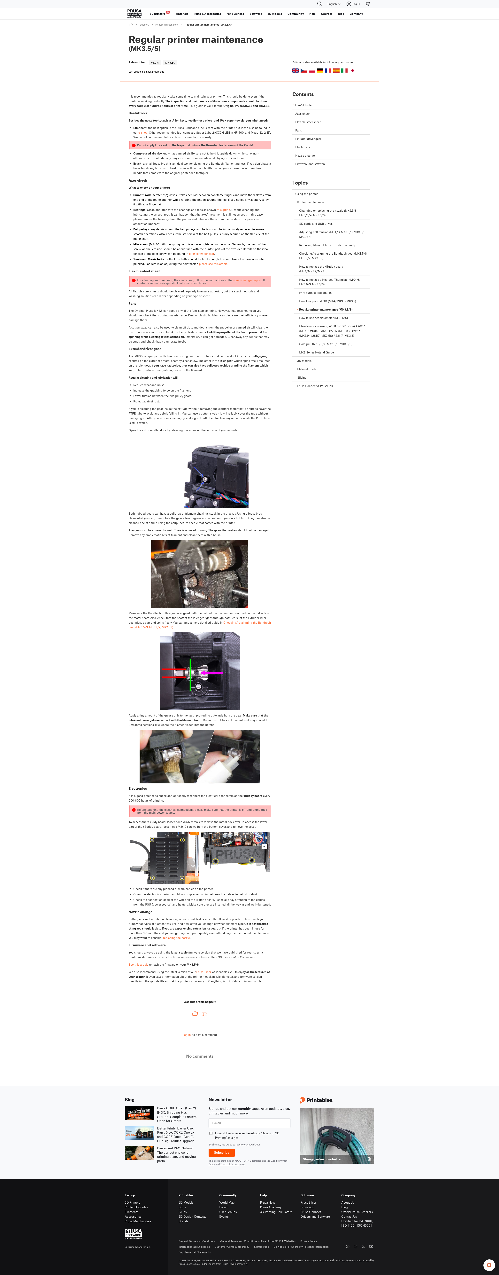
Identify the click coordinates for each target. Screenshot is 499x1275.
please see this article (213, 263)
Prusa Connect (311, 1212)
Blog (344, 1207)
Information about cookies (194, 1246)
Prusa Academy (270, 1207)
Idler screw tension (201, 253)
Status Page (261, 1246)
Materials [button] (181, 13)
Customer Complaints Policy (232, 1246)
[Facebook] (348, 1246)
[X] (363, 1246)
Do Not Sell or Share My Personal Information (301, 1246)
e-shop (143, 132)
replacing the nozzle (176, 937)
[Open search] (320, 4)
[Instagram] (355, 1246)
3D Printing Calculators (276, 1212)
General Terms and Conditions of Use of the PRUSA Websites (258, 1241)
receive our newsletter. (248, 1144)
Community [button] (296, 13)
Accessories (133, 1216)
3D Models (186, 1202)
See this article (138, 964)
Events (224, 1216)
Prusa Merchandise (138, 1221)
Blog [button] (341, 13)
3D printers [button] (159, 13)
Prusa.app (307, 1207)
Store (182, 1207)
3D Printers (132, 1202)
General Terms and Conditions (197, 1241)
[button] (295, 70)
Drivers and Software (315, 1216)
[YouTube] (371, 1246)
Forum (223, 1207)
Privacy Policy (308, 1241)
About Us (347, 1202)
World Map (226, 1202)
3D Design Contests (192, 1216)
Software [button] (256, 13)
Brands (183, 1221)
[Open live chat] (489, 1265)
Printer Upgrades (136, 1207)
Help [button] (312, 13)
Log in (187, 1034)
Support (144, 24)
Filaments (131, 1212)
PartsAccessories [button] (207, 13)
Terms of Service (229, 1164)
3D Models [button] (274, 13)
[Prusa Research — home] (134, 13)
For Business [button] (235, 13)
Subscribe (221, 1152)
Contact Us (349, 1216)
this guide (223, 209)
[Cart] (368, 4)
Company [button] (356, 13)
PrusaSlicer (203, 972)
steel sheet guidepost (247, 280)
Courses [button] (327, 13)
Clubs (183, 1212)
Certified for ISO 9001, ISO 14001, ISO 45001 (357, 1223)
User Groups (228, 1212)
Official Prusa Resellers (357, 1212)
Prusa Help (267, 1202)
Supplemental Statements (195, 1252)
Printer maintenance (166, 24)
